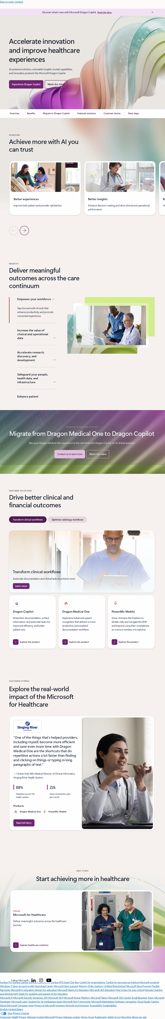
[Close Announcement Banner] (151, 12)
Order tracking (95, 986)
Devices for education (46, 990)
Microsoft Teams (99, 997)
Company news (25, 1005)
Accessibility (96, 1005)
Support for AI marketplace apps (45, 1001)
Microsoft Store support (66, 986)
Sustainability (109, 1005)
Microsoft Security (22, 997)
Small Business (139, 997)
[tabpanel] (82, 590)
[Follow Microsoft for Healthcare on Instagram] (41, 980)
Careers (155, 1001)
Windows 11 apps (9, 986)
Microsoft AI (6, 997)
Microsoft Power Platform (76, 997)
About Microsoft (8, 1005)
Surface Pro (6, 982)
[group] (45, 188)
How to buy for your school (130, 990)
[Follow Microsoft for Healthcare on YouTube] (48, 980)
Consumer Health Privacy (13, 1017)
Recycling (126, 1017)
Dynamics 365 (40, 997)
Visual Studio (144, 1001)
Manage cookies (71, 1017)
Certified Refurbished (114, 986)
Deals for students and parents (35, 993)
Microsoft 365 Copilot (119, 997)
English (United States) (11, 1009)
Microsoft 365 (55, 997)
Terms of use (87, 1017)
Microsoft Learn (19, 1001)
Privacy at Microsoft (44, 1005)
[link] (14, 115)
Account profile (26, 986)
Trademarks (101, 1017)
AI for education (59, 993)
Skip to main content (11, 1)
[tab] (28, 519)
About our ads (139, 1017)
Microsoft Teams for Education (73, 990)
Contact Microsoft (45, 1017)
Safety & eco (114, 1017)
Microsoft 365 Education (102, 990)
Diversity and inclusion (77, 1005)
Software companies (125, 1001)
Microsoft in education (22, 990)
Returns (83, 986)
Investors (60, 1005)
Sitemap (31, 1017)
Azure (151, 997)
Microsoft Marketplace (103, 1001)
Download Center (44, 986)
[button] (56, 84)
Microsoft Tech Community (77, 1001)
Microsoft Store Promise (138, 986)
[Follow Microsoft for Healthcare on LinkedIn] (33, 980)
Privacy (59, 1017)
